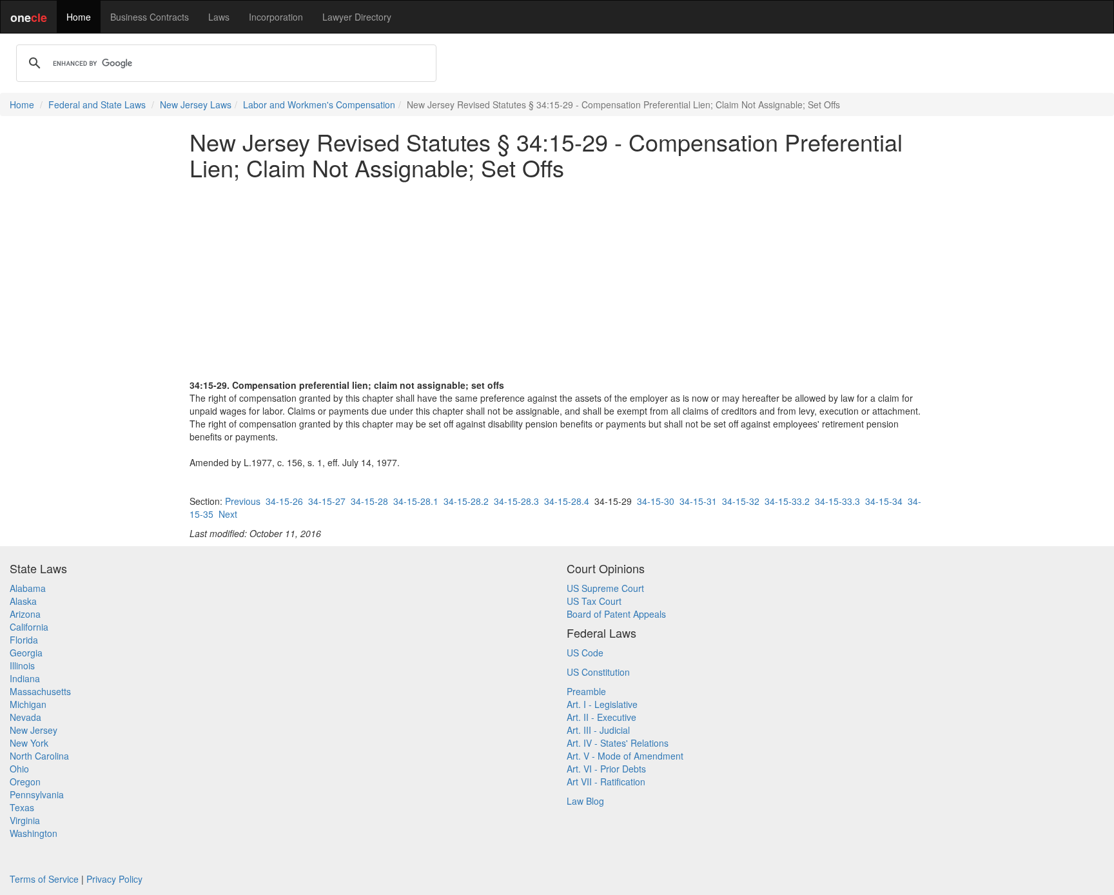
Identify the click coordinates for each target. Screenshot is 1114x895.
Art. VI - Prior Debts (606, 768)
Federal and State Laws (97, 104)
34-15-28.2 (466, 501)
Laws (219, 16)
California (29, 626)
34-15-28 (369, 501)
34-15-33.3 (837, 501)
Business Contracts (149, 16)
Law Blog (585, 800)
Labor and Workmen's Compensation (319, 104)
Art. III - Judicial (598, 729)
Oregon (25, 781)
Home (78, 16)
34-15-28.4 (566, 501)
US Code (585, 652)
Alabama (28, 588)
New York (29, 742)
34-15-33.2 (787, 501)
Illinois (22, 665)
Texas (22, 807)
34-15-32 (740, 501)
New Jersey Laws (195, 104)
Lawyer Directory (356, 16)
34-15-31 (698, 501)
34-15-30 (655, 501)
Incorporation (276, 16)
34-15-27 (327, 501)
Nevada (25, 717)
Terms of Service (44, 878)
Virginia (25, 820)
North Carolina (39, 755)
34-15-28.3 (516, 501)
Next (228, 513)
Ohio (19, 768)
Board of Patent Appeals (616, 613)
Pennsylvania (37, 794)
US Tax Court (594, 601)
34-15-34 (884, 501)
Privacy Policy (114, 878)
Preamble (586, 691)
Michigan (28, 704)
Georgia (26, 652)
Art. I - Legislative (602, 704)
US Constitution (598, 671)
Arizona (25, 613)
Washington (33, 833)
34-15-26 (284, 501)
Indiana (25, 678)
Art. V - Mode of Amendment (625, 755)
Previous (242, 501)
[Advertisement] (557, 279)
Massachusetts (40, 691)
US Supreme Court (605, 588)
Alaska (23, 601)
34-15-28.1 (415, 501)
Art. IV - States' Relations (618, 742)
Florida (24, 639)
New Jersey (33, 729)
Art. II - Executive (601, 717)
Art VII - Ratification (606, 781)
